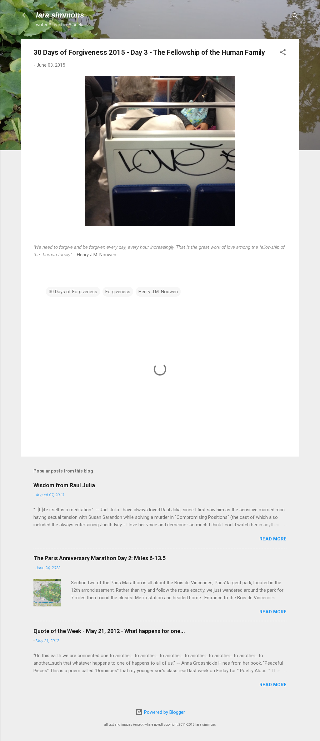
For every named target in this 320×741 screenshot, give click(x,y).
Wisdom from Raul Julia (64, 485)
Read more (273, 539)
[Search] (295, 17)
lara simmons (60, 15)
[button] (283, 53)
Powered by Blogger (164, 712)
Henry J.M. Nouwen (158, 291)
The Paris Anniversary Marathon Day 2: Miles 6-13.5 (99, 558)
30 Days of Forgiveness (73, 291)
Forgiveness (117, 291)
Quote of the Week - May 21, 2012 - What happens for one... (109, 631)
